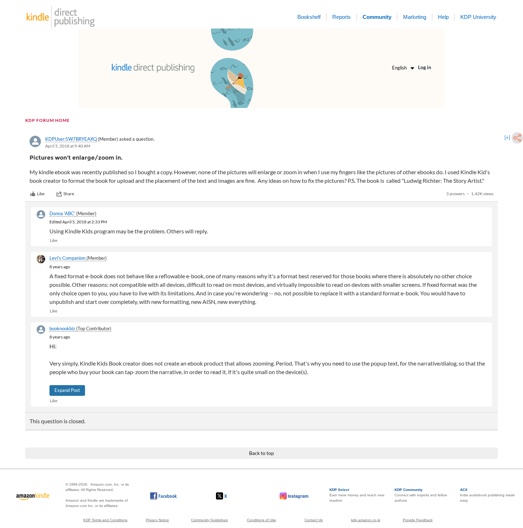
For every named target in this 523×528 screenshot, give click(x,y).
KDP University (478, 17)
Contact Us (314, 520)
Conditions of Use (261, 520)
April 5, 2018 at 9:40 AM (67, 146)
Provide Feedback (418, 520)
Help (443, 17)
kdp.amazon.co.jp (365, 520)
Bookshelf (309, 17)
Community (377, 17)
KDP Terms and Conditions (105, 520)
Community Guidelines (209, 520)
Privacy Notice (157, 520)
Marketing (414, 17)
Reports (341, 17)
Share (68, 193)
